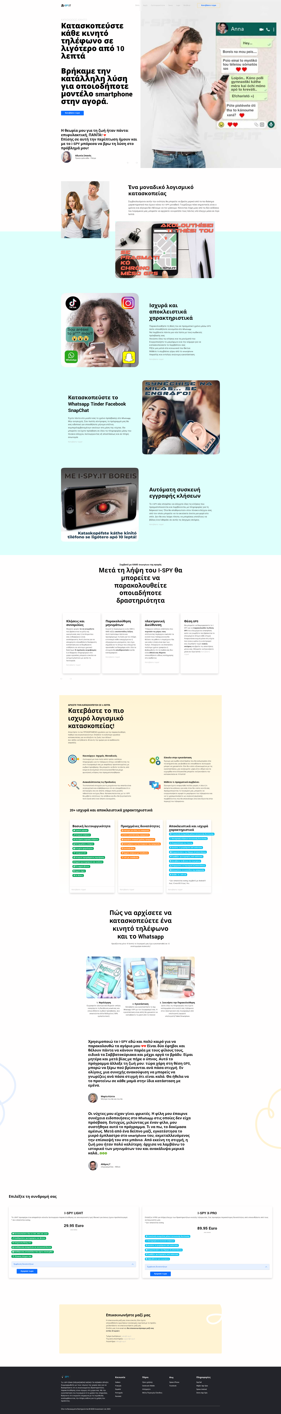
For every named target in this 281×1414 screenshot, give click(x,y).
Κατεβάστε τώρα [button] (72, 113)
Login (178, 5)
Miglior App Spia (202, 1386)
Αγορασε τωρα (27, 1271)
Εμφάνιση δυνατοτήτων (24, 1264)
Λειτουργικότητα (158, 5)
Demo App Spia (201, 1393)
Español (118, 1389)
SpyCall (199, 1382)
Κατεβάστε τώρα (208, 5)
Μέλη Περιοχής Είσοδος (152, 1393)
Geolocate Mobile (148, 1386)
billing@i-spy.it (121, 1341)
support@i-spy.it (129, 1339)
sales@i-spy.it (126, 1336)
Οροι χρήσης (147, 1382)
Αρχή (145, 5)
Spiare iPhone (174, 1382)
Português (119, 1393)
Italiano (117, 1382)
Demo (170, 5)
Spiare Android (201, 1389)
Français (118, 1386)
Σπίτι (137, 5)
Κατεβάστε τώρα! (156, 359)
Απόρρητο (146, 1389)
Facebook (172, 1386)
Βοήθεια (187, 5)
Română (118, 1396)
